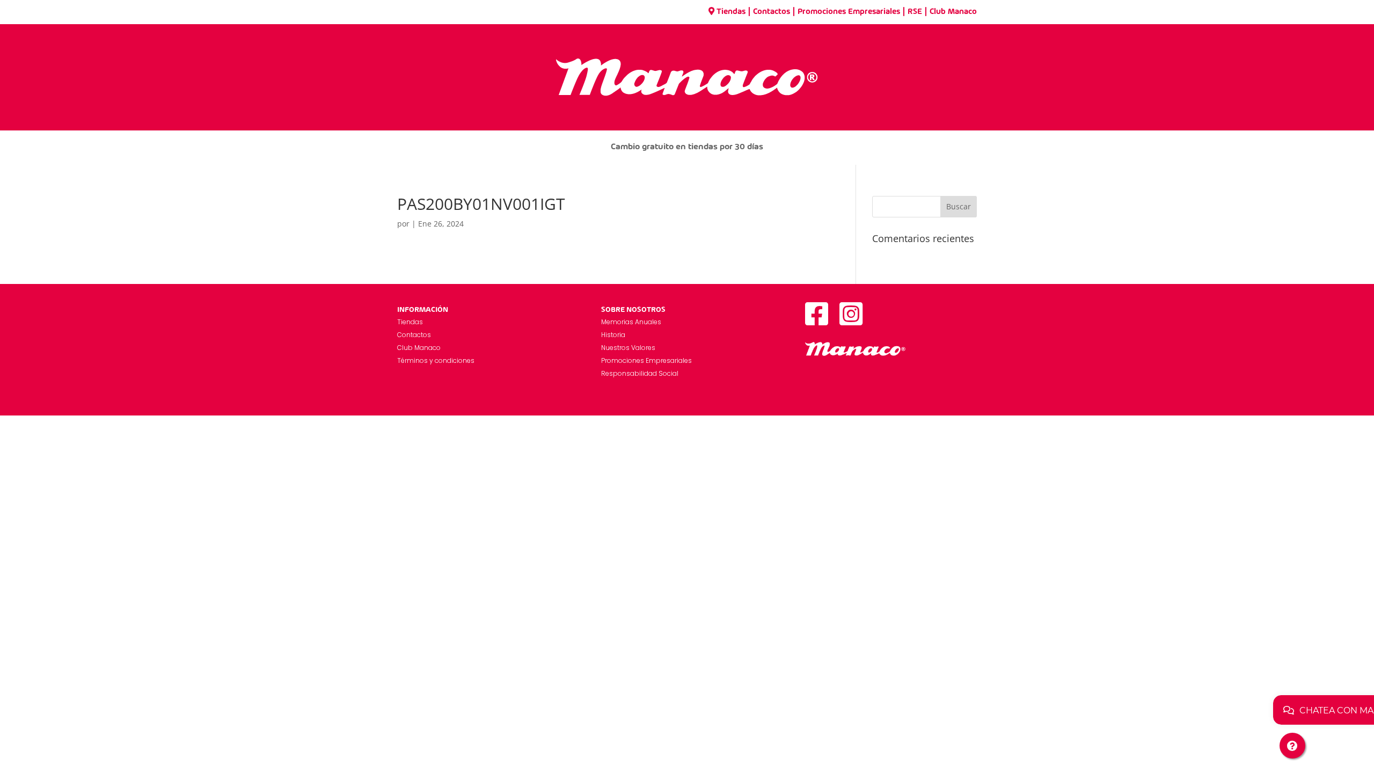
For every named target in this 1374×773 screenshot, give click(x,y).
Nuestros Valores (628, 347)
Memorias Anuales (631, 321)
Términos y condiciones (435, 360)
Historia (613, 334)
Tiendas (731, 12)
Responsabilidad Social (639, 373)
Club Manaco (953, 12)
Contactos (771, 12)
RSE (915, 12)
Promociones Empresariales (849, 12)
